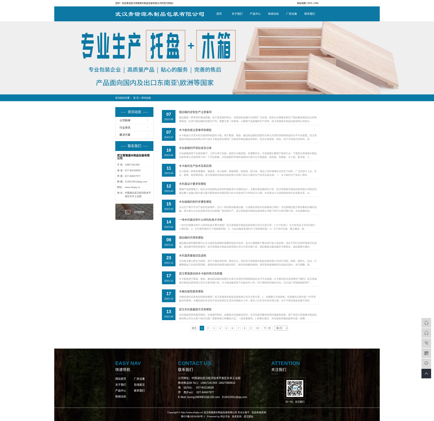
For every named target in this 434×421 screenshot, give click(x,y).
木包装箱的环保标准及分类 (195, 148)
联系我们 (309, 13)
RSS (310, 3)
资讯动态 (146, 97)
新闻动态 (273, 13)
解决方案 (125, 134)
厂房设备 (291, 13)
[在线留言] (426, 363)
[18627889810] (426, 343)
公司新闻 (125, 120)
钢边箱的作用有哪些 (191, 237)
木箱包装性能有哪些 (191, 291)
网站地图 (302, 3)
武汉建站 (248, 416)
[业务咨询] (426, 323)
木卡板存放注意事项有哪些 (195, 130)
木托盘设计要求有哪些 (192, 183)
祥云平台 (225, 416)
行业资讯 (125, 127)
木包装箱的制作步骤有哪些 (195, 201)
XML (316, 3)
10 (257, 328)
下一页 (267, 328)
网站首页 (120, 378)
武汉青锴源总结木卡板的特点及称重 (200, 273)
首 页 (136, 97)
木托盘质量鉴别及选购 (192, 255)
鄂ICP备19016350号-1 (193, 416)
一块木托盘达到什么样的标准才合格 (200, 219)
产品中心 (255, 13)
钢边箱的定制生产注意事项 (195, 112)
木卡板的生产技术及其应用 (195, 165)
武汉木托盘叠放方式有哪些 (195, 309)
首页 (219, 13)
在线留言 (139, 384)
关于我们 (237, 13)
